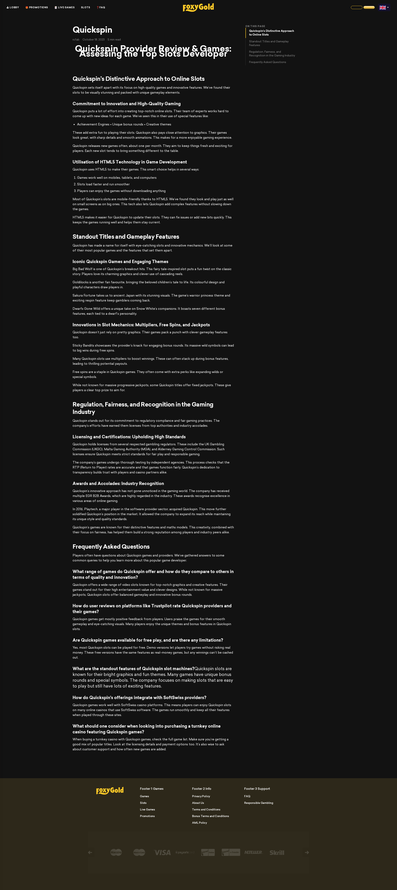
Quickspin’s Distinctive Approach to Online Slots (271, 33)
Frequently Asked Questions (267, 62)
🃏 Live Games (64, 7)
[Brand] (356, 7)
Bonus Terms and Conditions (210, 816)
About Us (198, 803)
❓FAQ (100, 7)
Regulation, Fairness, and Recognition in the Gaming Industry (272, 53)
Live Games (147, 809)
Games (144, 796)
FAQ (247, 796)
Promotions (147, 816)
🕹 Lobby (13, 7)
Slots (85, 7)
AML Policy (199, 822)
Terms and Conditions (206, 809)
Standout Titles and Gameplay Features (269, 43)
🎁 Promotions (36, 7)
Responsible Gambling (258, 803)
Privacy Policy (201, 796)
